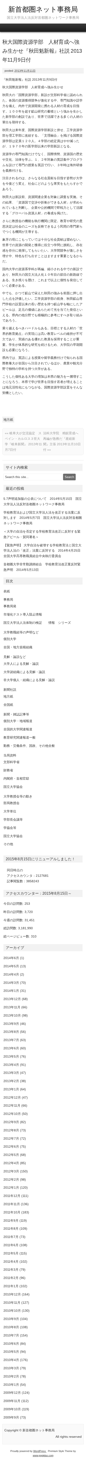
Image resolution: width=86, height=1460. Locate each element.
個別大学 (9, 639)
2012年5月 (11, 1155)
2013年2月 (11, 1081)
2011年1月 (11, 1286)
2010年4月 (11, 1360)
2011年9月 (11, 1220)
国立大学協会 (13, 787)
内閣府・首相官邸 (16, 778)
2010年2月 (11, 1376)
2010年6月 (11, 1343)
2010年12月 (12, 1294)
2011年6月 (11, 1245)
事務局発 (9, 606)
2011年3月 (11, 1269)
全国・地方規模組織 (17, 647)
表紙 (6, 591)
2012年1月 (11, 1187)
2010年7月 (11, 1335)
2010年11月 (11, 1302)
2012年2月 (11, 1179)
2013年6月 (11, 1048)
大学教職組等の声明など (21, 632)
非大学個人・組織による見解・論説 (29, 680)
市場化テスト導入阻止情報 (22, 614)
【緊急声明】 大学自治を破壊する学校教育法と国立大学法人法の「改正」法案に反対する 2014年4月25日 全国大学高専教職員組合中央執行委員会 (43, 550)
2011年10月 (11, 1212)
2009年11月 (11, 1401)
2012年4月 (11, 1163)
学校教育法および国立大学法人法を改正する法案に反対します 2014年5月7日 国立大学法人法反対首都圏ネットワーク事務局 (42, 518)
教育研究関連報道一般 (19, 737)
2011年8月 (11, 1228)
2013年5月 (11, 1056)
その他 (8, 844)
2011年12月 (11, 1196)
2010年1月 (11, 1384)
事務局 (8, 599)
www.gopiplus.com (43, 1455)
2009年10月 (12, 1409)
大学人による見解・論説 (21, 663)
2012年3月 (11, 1171)
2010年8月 (11, 1327)
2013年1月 (11, 1089)
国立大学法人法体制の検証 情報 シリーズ (37, 622)
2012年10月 (12, 1114)
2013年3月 (11, 1073)
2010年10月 (12, 1310)
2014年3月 (11, 982)
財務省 (8, 770)
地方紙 (8, 419)
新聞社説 (9, 689)
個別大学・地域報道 (17, 721)
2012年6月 (11, 1146)
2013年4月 (11, 1065)
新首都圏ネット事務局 (43, 9)
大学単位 (9, 811)
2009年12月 (12, 1392)
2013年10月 (12, 1015)
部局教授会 (11, 803)
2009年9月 (11, 1417)
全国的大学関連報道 (17, 729)
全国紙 (8, 705)
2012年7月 (11, 1138)
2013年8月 (11, 1032)
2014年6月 (11, 958)
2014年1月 (11, 991)
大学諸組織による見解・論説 (24, 672)
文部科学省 (11, 762)
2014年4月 (11, 974)
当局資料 (9, 755)
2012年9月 (11, 1122)
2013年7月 (11, 1040)
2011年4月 (11, 1261)
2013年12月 (12, 999)
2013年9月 (11, 1024)
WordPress (40, 1451)
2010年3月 (11, 1368)
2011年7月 (11, 1237)
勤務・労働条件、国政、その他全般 (29, 746)
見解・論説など (14, 657)
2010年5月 (11, 1351)
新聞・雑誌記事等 (16, 714)
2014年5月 (11, 966)
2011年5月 (11, 1253)
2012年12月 (12, 1097)
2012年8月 (11, 1130)
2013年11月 (11, 1007)
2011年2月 (11, 1278)
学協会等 (9, 828)
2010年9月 (11, 1319)
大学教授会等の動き (17, 796)
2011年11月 (11, 1204)
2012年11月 (11, 1105)
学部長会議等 (13, 819)
